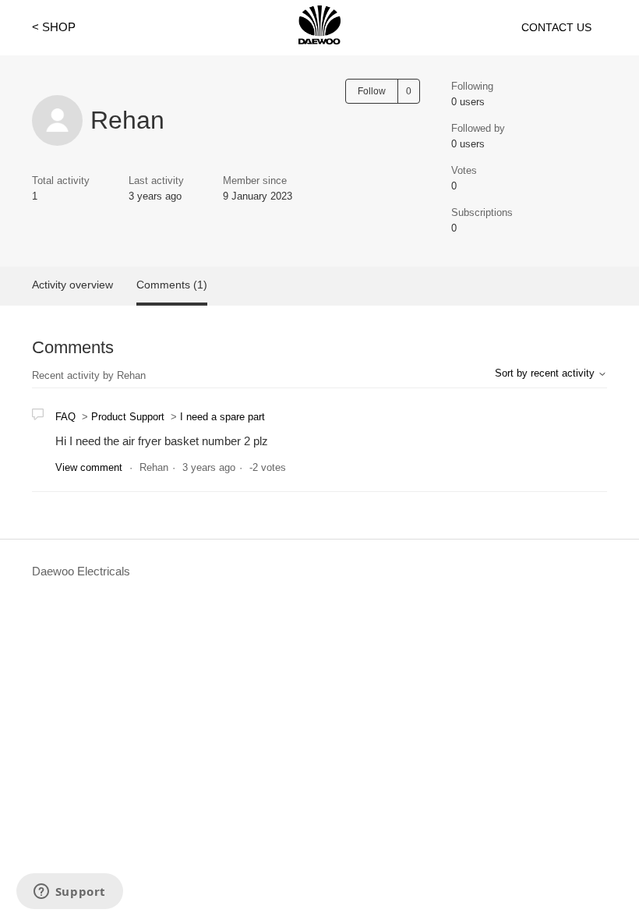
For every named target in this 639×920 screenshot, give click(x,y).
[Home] (319, 40)
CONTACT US (556, 27)
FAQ (65, 417)
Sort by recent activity (546, 373)
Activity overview (72, 284)
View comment (88, 467)
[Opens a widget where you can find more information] (69, 892)
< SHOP (54, 27)
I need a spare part (222, 417)
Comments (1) (171, 284)
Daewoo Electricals (81, 571)
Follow (372, 91)
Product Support (127, 417)
